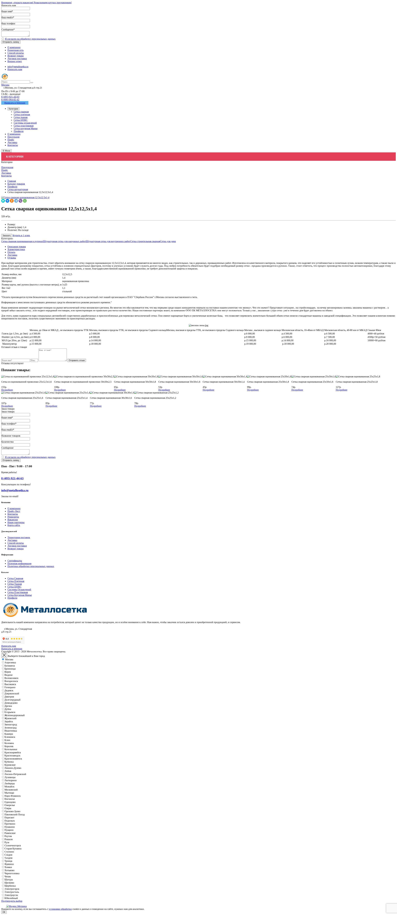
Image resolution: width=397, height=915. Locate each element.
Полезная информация (19, 563)
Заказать (6, 235)
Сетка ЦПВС (14, 586)
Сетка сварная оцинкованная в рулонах (22, 241)
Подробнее (7, 390)
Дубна (7, 709)
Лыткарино (10, 780)
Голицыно (9, 687)
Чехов (7, 876)
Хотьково (9, 870)
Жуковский (10, 718)
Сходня (8, 854)
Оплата (11, 252)
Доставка (12, 255)
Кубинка (9, 761)
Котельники (10, 749)
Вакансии (12, 519)
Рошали (8, 839)
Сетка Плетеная (15, 581)
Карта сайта (13, 525)
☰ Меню (6, 151)
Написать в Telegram (14, 103)
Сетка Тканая (14, 584)
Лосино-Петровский (15, 774)
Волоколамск (11, 678)
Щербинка (10, 885)
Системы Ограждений (19, 589)
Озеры (7, 808)
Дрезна (8, 706)
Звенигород (10, 724)
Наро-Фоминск (12, 796)
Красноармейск (12, 752)
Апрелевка (10, 662)
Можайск (9, 786)
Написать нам (14, 69)
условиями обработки (60, 909)
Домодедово (11, 703)
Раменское (10, 833)
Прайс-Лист (13, 511)
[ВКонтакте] (7, 201)
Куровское (10, 765)
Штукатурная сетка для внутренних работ (108, 241)
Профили (12, 598)
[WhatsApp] (25, 201)
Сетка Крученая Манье (19, 595)
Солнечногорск (12, 845)
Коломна (9, 743)
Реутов (8, 836)
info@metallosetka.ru (17, 66)
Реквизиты (13, 516)
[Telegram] (16, 201)
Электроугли (11, 895)
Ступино (9, 851)
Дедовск (8, 690)
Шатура (8, 879)
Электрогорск (11, 889)
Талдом (8, 858)
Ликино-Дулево (12, 768)
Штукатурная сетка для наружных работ (64, 241)
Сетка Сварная (15, 578)
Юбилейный (11, 898)
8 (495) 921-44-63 (10, 96)
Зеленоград (10, 727)
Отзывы (11, 257)
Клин (7, 740)
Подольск (9, 820)
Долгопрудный (12, 699)
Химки (8, 867)
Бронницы (10, 668)
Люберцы (9, 783)
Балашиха (9, 665)
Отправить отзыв (77, 360)
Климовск (9, 737)
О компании (13, 508)
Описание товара (16, 246)
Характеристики (16, 249)
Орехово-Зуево (12, 811)
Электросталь (11, 892)
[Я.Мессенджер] (3, 201)
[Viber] (20, 201)
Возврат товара (15, 548)
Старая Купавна (12, 848)
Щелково (9, 882)
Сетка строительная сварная (145, 241)
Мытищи (9, 792)
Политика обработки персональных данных (30, 566)
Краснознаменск (13, 758)
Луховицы (10, 777)
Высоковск (10, 684)
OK (3, 912)
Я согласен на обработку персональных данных (30, 39)
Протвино (9, 823)
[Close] (4, 655)
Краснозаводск (12, 755)
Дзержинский (11, 693)
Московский (11, 789)
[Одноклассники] (12, 201)
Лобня (7, 771)
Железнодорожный (14, 715)
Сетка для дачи (168, 241)
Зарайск (8, 721)
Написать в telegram (11, 648)
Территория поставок (18, 537)
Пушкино (9, 827)
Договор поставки (17, 545)
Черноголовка (11, 873)
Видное (8, 675)
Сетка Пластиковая (17, 592)
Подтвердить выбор (11, 901)
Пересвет (9, 817)
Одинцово (10, 802)
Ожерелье (9, 805)
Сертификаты (14, 560)
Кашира (8, 734)
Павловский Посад (14, 814)
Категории (13, 109)
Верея (7, 672)
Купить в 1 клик (21, 235)
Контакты (12, 514)
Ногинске (9, 799)
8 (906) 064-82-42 (10, 99)
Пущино (8, 830)
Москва (9, 659)
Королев (8, 746)
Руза (6, 842)
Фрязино (9, 864)
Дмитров (9, 696)
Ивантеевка (10, 730)
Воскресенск (11, 681)
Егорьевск (9, 712)
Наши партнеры (16, 522)
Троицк (8, 861)
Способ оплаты (15, 543)
